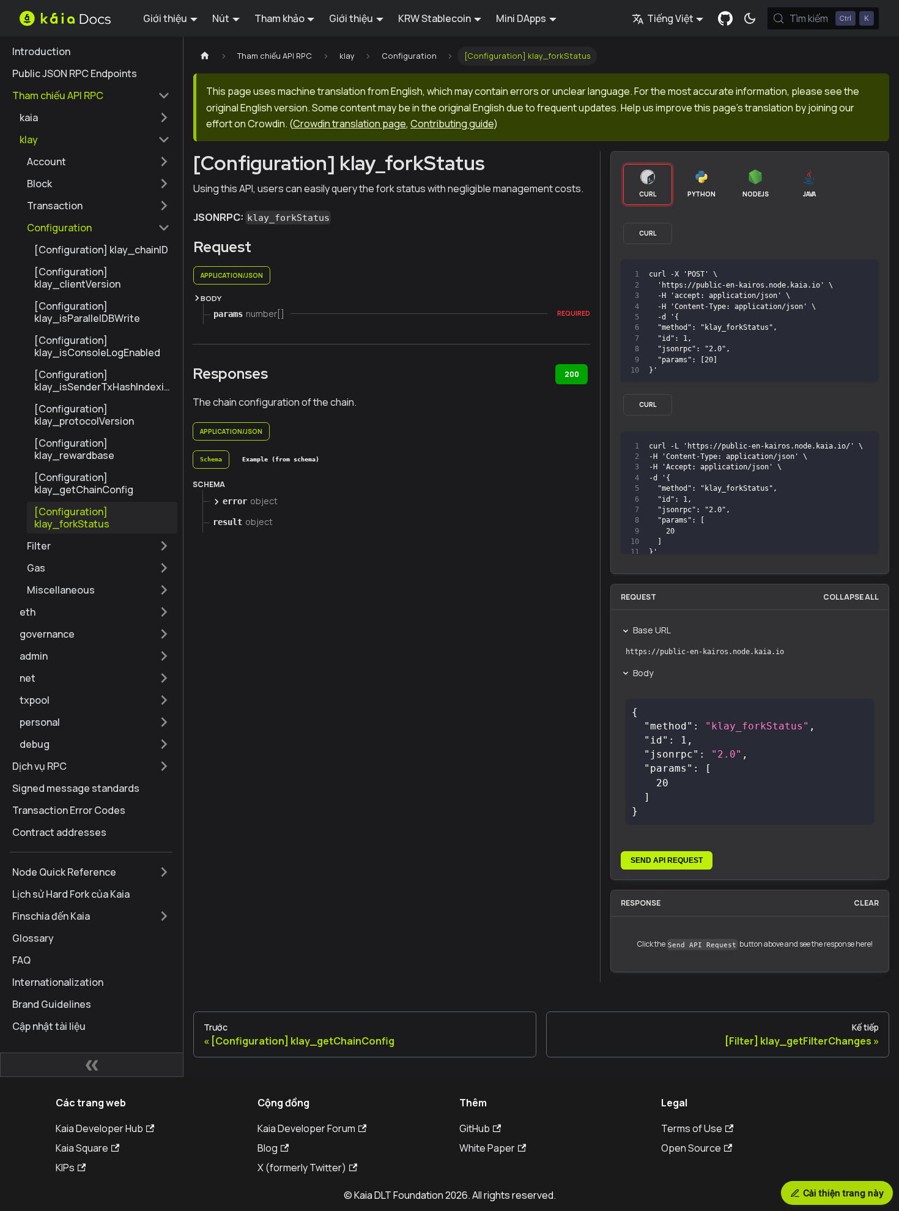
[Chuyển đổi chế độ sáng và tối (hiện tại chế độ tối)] (750, 18)
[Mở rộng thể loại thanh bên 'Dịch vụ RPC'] (163, 766)
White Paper (487, 1148)
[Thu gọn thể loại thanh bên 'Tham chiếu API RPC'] (163, 95)
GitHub (474, 1128)
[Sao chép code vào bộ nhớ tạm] (842, 274)
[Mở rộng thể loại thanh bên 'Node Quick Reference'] (163, 872)
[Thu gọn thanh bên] (91, 1065)
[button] (94, 117)
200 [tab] (571, 374)
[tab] (211, 459)
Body (643, 673)
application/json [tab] (232, 275)
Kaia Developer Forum (306, 1128)
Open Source (691, 1148)
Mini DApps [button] (521, 18)
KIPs (65, 1167)
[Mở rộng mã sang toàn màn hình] (864, 274)
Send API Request (667, 860)
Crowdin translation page (349, 123)
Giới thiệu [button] (165, 18)
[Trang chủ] (204, 56)
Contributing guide (452, 123)
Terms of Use (691, 1128)
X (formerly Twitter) (301, 1167)
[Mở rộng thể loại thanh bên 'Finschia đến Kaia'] (163, 916)
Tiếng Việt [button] (670, 18)
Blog (267, 1148)
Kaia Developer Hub (99, 1128)
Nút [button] (220, 18)
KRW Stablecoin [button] (434, 18)
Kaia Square (82, 1148)
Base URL (652, 630)
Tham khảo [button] (279, 18)
